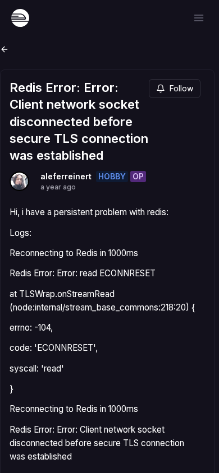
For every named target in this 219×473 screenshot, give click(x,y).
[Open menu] (199, 18)
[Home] (20, 18)
